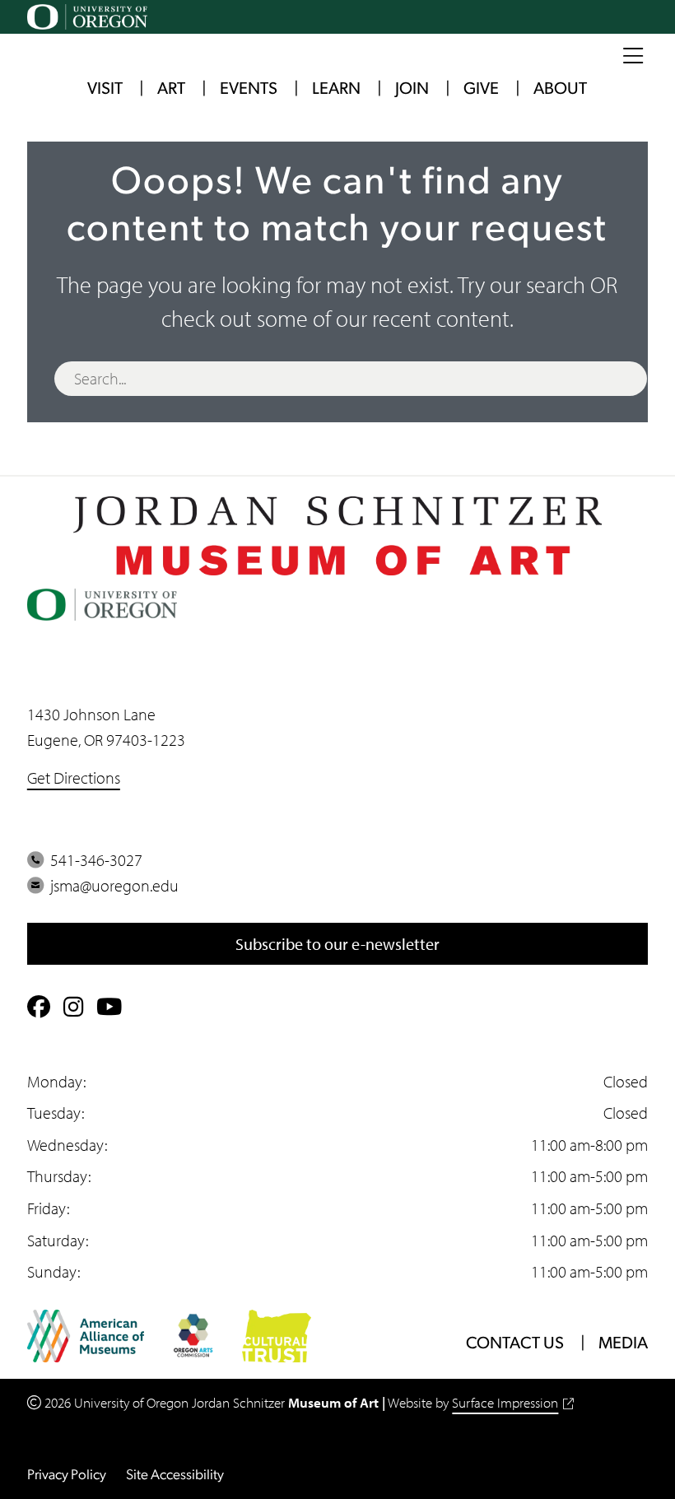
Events (248, 89)
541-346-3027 (93, 859)
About (560, 89)
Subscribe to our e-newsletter (337, 943)
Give (481, 89)
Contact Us (515, 1344)
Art (171, 89)
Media (623, 1344)
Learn (336, 89)
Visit (105, 89)
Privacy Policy (66, 1476)
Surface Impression (505, 1402)
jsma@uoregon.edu (111, 885)
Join (412, 89)
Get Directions (73, 777)
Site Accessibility (175, 1476)
